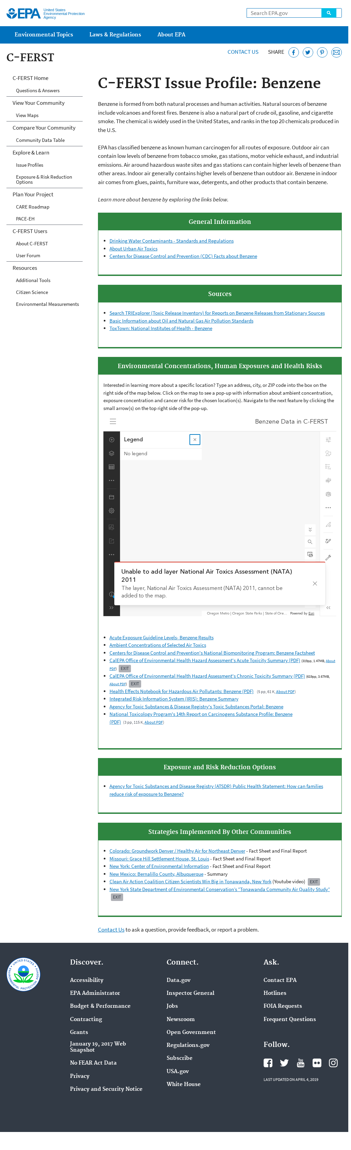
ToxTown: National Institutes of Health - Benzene (161, 328)
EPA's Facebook (268, 1062)
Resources (25, 268)
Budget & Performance (100, 1006)
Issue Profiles (29, 165)
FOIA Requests (283, 1006)
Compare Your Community (44, 127)
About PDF (118, 683)
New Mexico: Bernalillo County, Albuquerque (156, 874)
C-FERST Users (30, 231)
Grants (79, 1033)
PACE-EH (25, 218)
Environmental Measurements (47, 304)
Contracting (86, 1020)
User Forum (28, 255)
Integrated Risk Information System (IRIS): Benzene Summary (174, 698)
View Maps (27, 115)
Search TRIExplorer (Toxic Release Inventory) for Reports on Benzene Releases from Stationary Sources (217, 313)
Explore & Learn (31, 152)
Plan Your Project (33, 194)
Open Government (191, 1033)
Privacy (79, 1076)
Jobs (172, 1006)
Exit (125, 668)
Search (328, 13)
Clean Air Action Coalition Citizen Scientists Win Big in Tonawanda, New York (190, 881)
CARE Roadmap (32, 206)
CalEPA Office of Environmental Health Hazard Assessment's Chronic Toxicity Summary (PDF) (207, 676)
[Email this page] (336, 52)
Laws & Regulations (115, 35)
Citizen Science (32, 292)
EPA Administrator (95, 993)
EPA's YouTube (300, 1062)
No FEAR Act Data (93, 1063)
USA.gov (178, 1072)
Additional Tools (33, 280)
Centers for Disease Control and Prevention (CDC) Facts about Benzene (183, 256)
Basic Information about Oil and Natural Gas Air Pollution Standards (181, 320)
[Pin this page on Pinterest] (322, 52)
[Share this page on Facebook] (293, 52)
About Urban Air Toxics (133, 248)
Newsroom (181, 1020)
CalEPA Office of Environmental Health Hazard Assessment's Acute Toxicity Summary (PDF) (205, 660)
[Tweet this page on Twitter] (308, 52)
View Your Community (39, 102)
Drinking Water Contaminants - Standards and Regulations (172, 240)
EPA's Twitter (284, 1062)
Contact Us (243, 51)
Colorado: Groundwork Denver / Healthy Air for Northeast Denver (177, 851)
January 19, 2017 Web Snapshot (98, 1047)
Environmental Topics (44, 35)
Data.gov (178, 981)
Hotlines (275, 993)
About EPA (171, 35)
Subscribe (180, 1058)
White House (184, 1085)
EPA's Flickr (317, 1062)
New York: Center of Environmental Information (159, 866)
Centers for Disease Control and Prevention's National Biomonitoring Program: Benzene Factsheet (212, 653)
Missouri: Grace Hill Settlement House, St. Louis (159, 858)
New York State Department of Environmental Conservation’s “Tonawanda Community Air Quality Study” (220, 889)
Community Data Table (40, 140)
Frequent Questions (290, 1020)
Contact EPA (280, 981)
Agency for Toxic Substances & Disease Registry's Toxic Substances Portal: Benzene (196, 706)
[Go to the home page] (23, 13)
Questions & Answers (38, 90)
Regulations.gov (188, 1045)
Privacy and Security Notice (106, 1089)
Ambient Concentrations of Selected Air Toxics (158, 645)
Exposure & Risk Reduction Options (44, 179)
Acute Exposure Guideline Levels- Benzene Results (162, 637)
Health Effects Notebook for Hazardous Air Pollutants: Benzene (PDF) (182, 691)
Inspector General (190, 993)
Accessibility (86, 981)
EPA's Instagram (333, 1062)
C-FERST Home (30, 78)
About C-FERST (32, 243)
